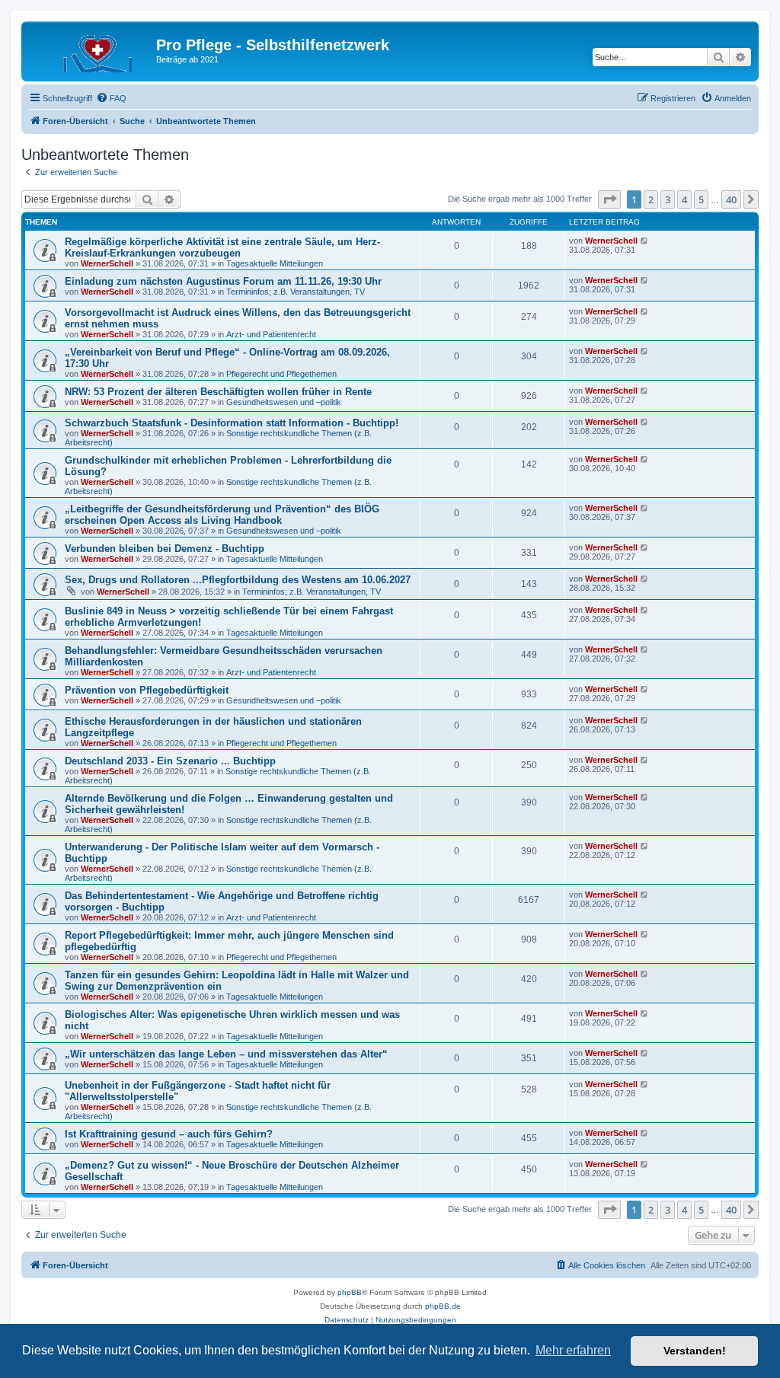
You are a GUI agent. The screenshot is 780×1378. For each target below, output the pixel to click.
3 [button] (667, 199)
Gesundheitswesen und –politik (283, 402)
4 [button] (684, 199)
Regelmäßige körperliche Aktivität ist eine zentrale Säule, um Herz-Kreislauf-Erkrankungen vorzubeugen (222, 247)
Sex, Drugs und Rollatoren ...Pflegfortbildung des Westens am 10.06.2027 (238, 579)
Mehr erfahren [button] (573, 1350)
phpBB (349, 1292)
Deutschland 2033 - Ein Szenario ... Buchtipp (170, 761)
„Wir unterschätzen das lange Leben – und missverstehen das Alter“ (226, 1054)
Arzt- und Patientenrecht (271, 334)
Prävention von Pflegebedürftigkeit (147, 690)
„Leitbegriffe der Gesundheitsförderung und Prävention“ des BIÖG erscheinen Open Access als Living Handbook (222, 514)
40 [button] (731, 199)
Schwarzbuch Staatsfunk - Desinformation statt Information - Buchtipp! (231, 423)
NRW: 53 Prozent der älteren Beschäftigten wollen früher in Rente (218, 391)
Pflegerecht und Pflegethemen (281, 373)
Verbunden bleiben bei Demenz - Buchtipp (164, 548)
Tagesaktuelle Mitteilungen (274, 263)
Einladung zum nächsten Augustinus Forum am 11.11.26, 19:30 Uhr (223, 281)
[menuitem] (111, 98)
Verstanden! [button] (694, 1351)
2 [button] (651, 199)
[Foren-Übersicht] (90, 49)
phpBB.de (443, 1306)
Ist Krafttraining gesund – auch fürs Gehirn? (169, 1134)
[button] (609, 199)
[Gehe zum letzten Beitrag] (645, 240)
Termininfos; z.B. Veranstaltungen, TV (295, 291)
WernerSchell (107, 263)
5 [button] (701, 199)
